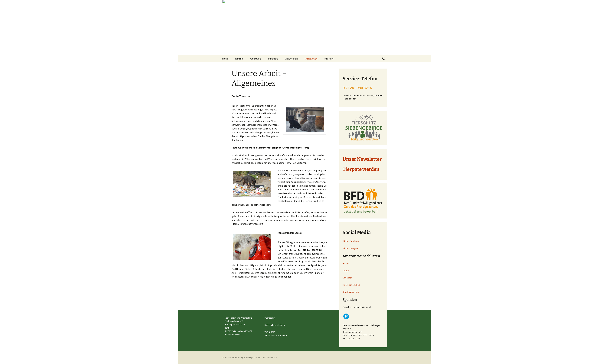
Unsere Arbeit (311, 58)
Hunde (346, 263)
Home (225, 58)
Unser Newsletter (362, 159)
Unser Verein (291, 58)
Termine (239, 58)
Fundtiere (273, 58)
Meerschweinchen (351, 284)
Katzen (346, 270)
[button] (346, 316)
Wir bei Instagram (351, 248)
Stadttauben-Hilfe (351, 292)
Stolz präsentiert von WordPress (261, 357)
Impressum (270, 317)
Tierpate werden (361, 169)
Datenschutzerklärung (275, 325)
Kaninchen (347, 277)
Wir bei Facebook (351, 241)
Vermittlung (255, 58)
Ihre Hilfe (329, 58)
